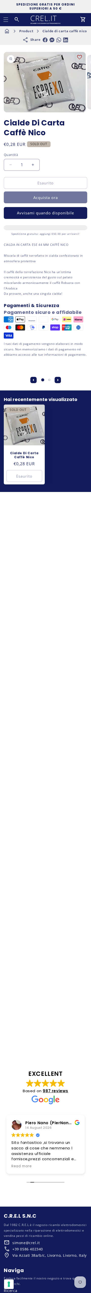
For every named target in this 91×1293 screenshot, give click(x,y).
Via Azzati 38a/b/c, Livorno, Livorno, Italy (49, 1255)
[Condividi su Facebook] (45, 40)
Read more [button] (21, 1166)
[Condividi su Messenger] (52, 40)
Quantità (11, 154)
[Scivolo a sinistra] (33, 379)
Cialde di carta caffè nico (64, 31)
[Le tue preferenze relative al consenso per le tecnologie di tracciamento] (9, 1284)
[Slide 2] (49, 380)
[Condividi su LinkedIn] (66, 40)
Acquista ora (45, 197)
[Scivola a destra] (57, 379)
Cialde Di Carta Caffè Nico (24, 455)
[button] (5, 19)
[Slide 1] (43, 380)
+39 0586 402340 (27, 1249)
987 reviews (55, 1090)
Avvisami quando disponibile (45, 212)
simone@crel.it (26, 1242)
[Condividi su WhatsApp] (59, 40)
